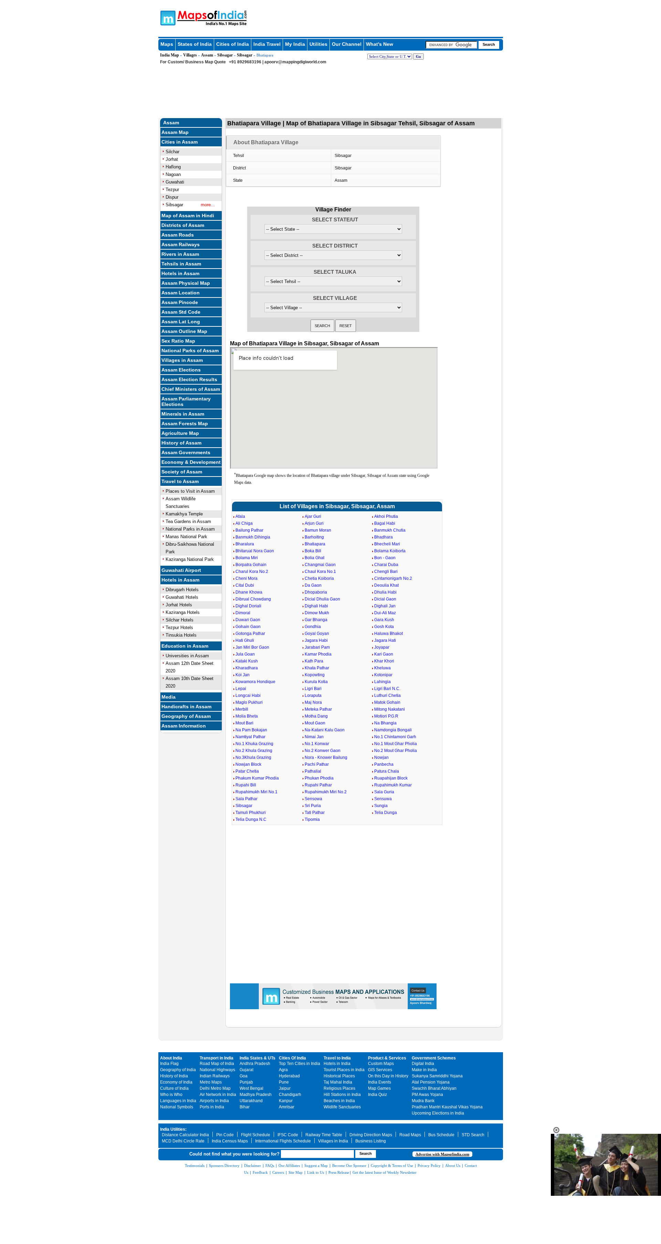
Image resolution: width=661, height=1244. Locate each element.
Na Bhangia (385, 723)
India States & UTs (257, 1058)
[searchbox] (451, 45)
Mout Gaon (315, 723)
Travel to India (337, 1058)
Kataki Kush (246, 661)
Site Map (295, 1172)
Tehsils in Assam (181, 263)
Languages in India (178, 1100)
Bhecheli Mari (387, 544)
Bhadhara (383, 537)
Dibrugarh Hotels (182, 589)
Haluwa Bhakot (388, 633)
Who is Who (171, 1094)
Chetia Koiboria (319, 578)
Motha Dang (316, 716)
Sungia (381, 805)
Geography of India (178, 1069)
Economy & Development (191, 462)
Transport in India (216, 1058)
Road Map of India (217, 1063)
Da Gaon (313, 585)
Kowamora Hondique (255, 681)
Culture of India (174, 1088)
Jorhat (172, 159)
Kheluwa (382, 668)
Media (168, 697)
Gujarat (246, 1069)
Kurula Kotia (316, 681)
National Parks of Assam (190, 350)
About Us (452, 1165)
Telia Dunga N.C (250, 819)
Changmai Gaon (320, 564)
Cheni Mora (246, 578)
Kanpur (286, 1100)
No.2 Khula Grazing (253, 750)
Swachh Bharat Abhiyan (434, 1088)
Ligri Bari (313, 688)
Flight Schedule (255, 1134)
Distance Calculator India (185, 1134)
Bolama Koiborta (390, 550)
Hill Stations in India (342, 1094)
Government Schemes (434, 1058)
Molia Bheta (246, 716)
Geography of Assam (186, 716)
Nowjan (381, 757)
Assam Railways (180, 244)
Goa (244, 1076)
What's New (379, 44)
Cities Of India (292, 1058)
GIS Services (380, 1069)
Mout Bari (244, 723)
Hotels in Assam (180, 273)
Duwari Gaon (247, 619)
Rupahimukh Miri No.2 (326, 792)
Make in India (424, 1069)
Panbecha (384, 764)
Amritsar (286, 1107)
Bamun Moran (318, 530)
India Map (169, 55)
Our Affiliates (289, 1165)
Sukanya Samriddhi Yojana (437, 1076)
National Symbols (176, 1107)
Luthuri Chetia (387, 695)
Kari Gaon (383, 654)
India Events (379, 1082)
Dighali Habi (316, 606)
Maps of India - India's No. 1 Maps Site (167, 17)
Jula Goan (245, 654)
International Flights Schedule (283, 1141)
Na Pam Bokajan (251, 730)
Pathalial (313, 771)
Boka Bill (313, 550)
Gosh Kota (384, 626)
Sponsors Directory (224, 1165)
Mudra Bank (423, 1100)
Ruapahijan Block (391, 778)
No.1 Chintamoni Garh (395, 736)
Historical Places (339, 1076)
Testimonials (194, 1165)
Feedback (260, 1172)
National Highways (217, 1069)
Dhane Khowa (248, 592)
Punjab (246, 1082)
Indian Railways (215, 1076)
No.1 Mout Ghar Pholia (395, 743)
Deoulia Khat (386, 585)
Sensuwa (383, 798)
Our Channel (346, 44)
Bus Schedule (441, 1134)
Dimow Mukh (317, 612)
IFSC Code (287, 1134)
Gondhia (313, 626)
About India (171, 1058)
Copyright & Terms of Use (392, 1165)
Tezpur (172, 189)
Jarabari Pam (317, 647)
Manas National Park (186, 536)
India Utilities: (173, 1129)
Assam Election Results (189, 379)
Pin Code (225, 1134)
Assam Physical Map (185, 283)
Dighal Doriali (248, 606)
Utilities (318, 44)
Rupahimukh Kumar (393, 785)
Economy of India (176, 1082)
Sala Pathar (246, 798)
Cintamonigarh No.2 (393, 578)
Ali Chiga (244, 523)
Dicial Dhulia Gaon (322, 599)
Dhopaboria (316, 592)
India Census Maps (230, 1141)
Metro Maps (211, 1082)
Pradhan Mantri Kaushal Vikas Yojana (447, 1107)
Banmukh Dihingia (252, 537)
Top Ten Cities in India (299, 1063)
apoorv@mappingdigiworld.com (295, 62)
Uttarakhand (251, 1100)
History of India (174, 1076)
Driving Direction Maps (370, 1134)
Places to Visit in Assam (190, 491)
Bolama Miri (246, 557)
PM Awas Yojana (427, 1094)
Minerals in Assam (182, 414)
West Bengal (251, 1088)
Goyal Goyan (317, 633)
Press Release (338, 1172)
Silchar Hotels (179, 620)
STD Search (473, 1134)
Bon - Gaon (385, 557)
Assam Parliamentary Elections (186, 401)
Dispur (172, 197)
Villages (190, 55)
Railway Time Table (323, 1134)
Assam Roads (177, 235)
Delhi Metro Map (215, 1088)
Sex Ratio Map (178, 341)
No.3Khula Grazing (253, 757)
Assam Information (183, 726)
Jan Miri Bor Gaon (252, 647)
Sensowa (313, 798)
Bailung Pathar (249, 530)
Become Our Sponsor (349, 1165)
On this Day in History (388, 1076)
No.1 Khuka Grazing (254, 743)
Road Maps (410, 1134)
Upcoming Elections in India (438, 1113)
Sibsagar (225, 55)
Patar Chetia (247, 771)
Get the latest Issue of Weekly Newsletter (385, 1172)
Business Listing (370, 1141)
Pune (284, 1082)
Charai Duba (386, 564)
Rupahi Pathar (318, 785)
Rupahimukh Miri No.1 (256, 792)
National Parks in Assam (190, 529)
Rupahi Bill (245, 785)
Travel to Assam (180, 481)
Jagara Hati (385, 640)
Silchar (172, 151)
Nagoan (173, 174)
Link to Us (315, 1172)
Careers (278, 1172)
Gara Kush (384, 619)
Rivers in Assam (180, 254)
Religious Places (339, 1088)
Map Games (379, 1088)
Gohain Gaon (248, 626)
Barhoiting (314, 537)
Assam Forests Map (184, 423)
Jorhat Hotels (179, 604)
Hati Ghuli (244, 640)
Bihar (245, 1107)
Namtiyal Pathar (250, 736)
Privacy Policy (429, 1165)
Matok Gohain (387, 702)
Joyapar (381, 647)
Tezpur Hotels (179, 627)
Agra (283, 1069)
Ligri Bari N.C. (387, 688)
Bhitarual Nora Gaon (254, 550)
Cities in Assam (179, 142)
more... (208, 204)
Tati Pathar (315, 812)
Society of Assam (181, 471)
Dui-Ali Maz (385, 612)
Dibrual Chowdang (253, 599)
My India (295, 44)
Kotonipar (383, 674)
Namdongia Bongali (393, 730)
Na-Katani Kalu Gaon (325, 730)
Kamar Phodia (318, 654)
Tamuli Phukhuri (250, 812)
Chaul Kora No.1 (320, 571)
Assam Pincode (179, 302)
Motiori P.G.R (386, 716)
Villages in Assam (182, 360)
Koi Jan (242, 674)
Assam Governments (185, 452)
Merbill (241, 709)
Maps (166, 44)
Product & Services (387, 1058)
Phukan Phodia (319, 778)
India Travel (267, 44)
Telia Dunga (385, 812)
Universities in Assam (187, 655)
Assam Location (180, 292)
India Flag (169, 1063)
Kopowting (315, 674)
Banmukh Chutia (390, 530)
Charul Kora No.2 (251, 571)
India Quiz (377, 1094)
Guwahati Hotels (182, 597)
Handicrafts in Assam (186, 706)
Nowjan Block (248, 764)
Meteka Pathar (318, 709)
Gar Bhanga (316, 619)
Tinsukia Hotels (181, 635)
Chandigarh (290, 1094)
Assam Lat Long (180, 321)
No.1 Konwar (317, 743)
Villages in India (333, 1141)
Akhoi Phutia (386, 516)
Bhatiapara (315, 544)
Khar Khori (384, 661)
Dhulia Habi (385, 592)
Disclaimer (252, 1165)
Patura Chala (386, 771)
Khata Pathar (317, 668)
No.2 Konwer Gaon (322, 750)
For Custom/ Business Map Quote (193, 62)
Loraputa (313, 695)
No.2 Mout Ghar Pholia (395, 750)
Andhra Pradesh (255, 1063)
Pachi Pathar (317, 764)
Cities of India (232, 44)
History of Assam (181, 443)
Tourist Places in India (344, 1069)
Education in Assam (184, 646)
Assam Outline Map (184, 331)
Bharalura (244, 544)
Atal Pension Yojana (431, 1082)
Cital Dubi (244, 585)
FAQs (269, 1165)
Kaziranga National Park (190, 559)
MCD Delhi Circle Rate (183, 1141)
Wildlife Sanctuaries (342, 1107)
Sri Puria (313, 805)
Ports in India (212, 1107)
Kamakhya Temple (184, 513)
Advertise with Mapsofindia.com (442, 1154)
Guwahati (175, 182)
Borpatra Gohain (250, 564)
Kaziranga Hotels (183, 612)
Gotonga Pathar (250, 633)
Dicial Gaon (385, 599)
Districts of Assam (182, 225)
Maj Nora (313, 702)
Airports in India (214, 1100)
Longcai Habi (248, 695)
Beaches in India (339, 1100)
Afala (240, 516)
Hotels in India (337, 1063)
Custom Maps (381, 1063)
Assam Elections (181, 370)
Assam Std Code (180, 312)
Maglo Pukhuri (249, 702)
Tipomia (312, 819)
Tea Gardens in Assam (188, 521)
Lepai (240, 688)
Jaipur (285, 1088)
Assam (207, 55)
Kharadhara (246, 668)
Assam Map (175, 132)
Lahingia (382, 681)
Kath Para (314, 661)
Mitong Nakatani (389, 709)
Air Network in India (218, 1094)
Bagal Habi (384, 523)
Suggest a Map (316, 1165)
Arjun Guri (314, 523)
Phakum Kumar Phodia (257, 778)
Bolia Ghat (314, 557)
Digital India (423, 1063)
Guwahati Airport (181, 570)
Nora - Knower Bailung (326, 757)
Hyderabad (289, 1076)
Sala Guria (384, 792)
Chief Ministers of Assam (190, 389)
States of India (195, 44)
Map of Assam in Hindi (187, 215)
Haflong (173, 166)
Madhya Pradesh (256, 1094)
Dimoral (242, 612)
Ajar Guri (313, 516)
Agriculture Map (180, 433)
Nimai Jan (314, 736)
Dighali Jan (385, 606)
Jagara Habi (316, 640)
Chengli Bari (386, 571)
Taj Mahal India (338, 1082)
